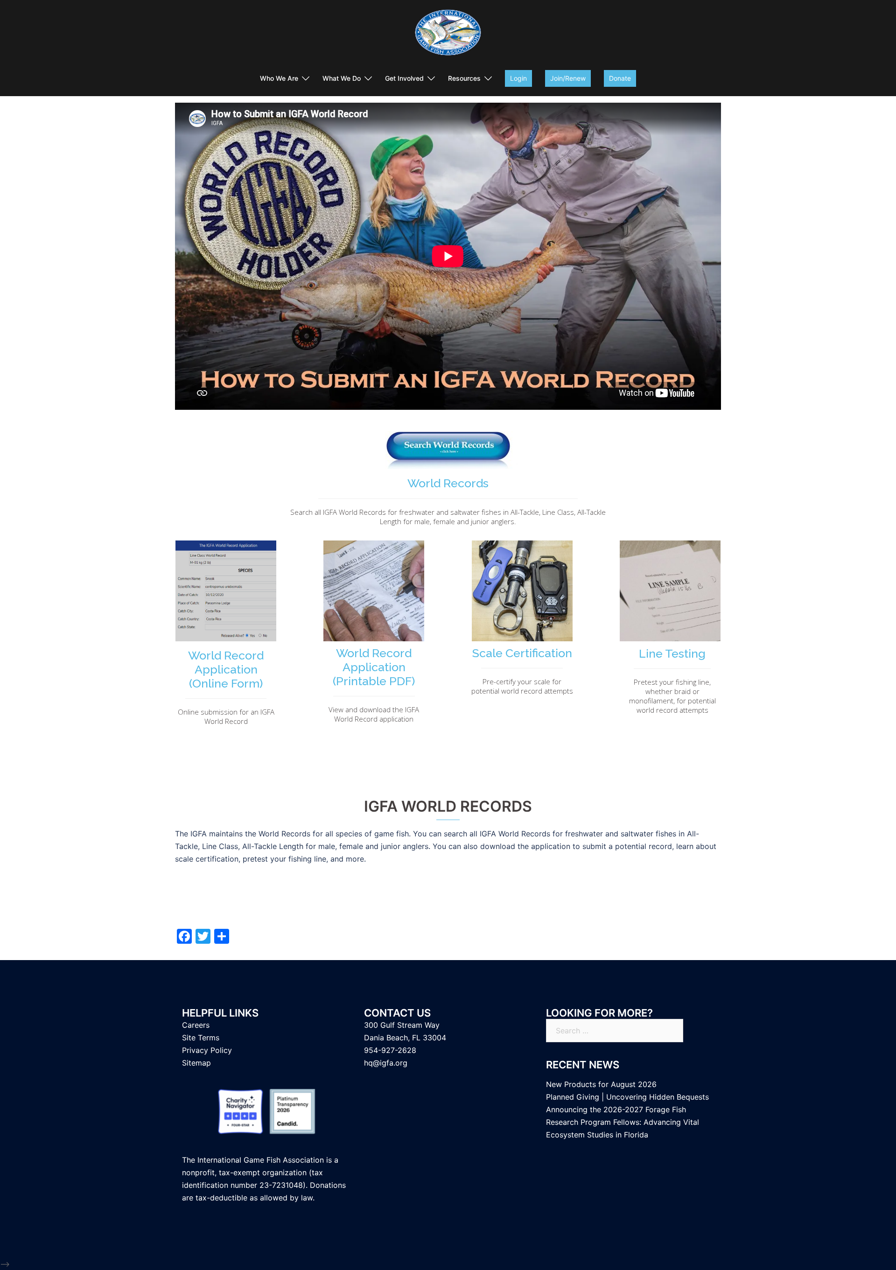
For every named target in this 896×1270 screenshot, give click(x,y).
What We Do (341, 78)
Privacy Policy (207, 1050)
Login (518, 78)
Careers (196, 1025)
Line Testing (672, 653)
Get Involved (404, 78)
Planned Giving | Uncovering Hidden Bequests (627, 1097)
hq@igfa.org (385, 1062)
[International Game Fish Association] (447, 35)
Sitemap (196, 1062)
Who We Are (279, 78)
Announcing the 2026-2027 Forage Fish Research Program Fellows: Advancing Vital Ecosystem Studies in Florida (622, 1122)
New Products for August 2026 (601, 1084)
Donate (620, 78)
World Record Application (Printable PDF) (374, 667)
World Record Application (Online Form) (226, 669)
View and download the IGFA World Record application (374, 714)
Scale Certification (522, 653)
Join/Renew (568, 78)
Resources (464, 78)
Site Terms (200, 1037)
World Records (448, 483)
